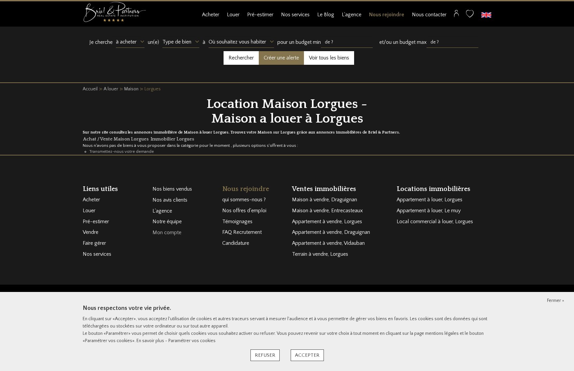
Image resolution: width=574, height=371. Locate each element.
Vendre (90, 232)
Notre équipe (167, 222)
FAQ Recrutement (242, 232)
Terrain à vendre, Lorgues (320, 254)
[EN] (486, 15)
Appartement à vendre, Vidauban (328, 243)
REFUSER (265, 355)
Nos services (295, 15)
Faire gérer (94, 243)
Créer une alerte (281, 58)
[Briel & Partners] (114, 11)
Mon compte (166, 232)
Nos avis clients (169, 200)
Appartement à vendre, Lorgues (327, 222)
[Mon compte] (456, 15)
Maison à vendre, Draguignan (324, 200)
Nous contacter (429, 15)
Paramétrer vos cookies (192, 340)
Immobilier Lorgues (172, 139)
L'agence (351, 15)
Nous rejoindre (386, 15)
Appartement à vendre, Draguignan (331, 232)
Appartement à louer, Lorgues (429, 200)
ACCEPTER (307, 355)
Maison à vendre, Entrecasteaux (327, 211)
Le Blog (325, 15)
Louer (233, 15)
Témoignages (237, 222)
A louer (111, 89)
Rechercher (241, 58)
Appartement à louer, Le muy (429, 211)
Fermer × (555, 300)
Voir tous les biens (329, 58)
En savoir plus (151, 340)
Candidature (235, 243)
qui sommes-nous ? (244, 200)
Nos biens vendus (172, 189)
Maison (131, 89)
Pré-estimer (260, 15)
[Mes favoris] (470, 15)
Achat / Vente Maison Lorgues (116, 139)
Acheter (210, 15)
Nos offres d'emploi (244, 211)
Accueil (90, 89)
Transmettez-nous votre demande (121, 151)
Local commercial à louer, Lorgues (435, 222)
